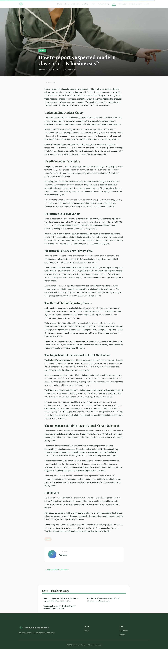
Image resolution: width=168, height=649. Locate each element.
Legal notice (123, 631)
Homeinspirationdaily (36, 627)
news (114, 4)
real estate (122, 4)
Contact (122, 635)
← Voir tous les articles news (56, 569)
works (146, 4)
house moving (103, 4)
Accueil (47, 82)
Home (59, 4)
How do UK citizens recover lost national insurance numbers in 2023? (103, 599)
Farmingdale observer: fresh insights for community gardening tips (59, 607)
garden (85, 4)
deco (67, 4)
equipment (75, 4)
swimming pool (135, 4)
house (92, 4)
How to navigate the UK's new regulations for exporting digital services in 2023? (61, 599)
